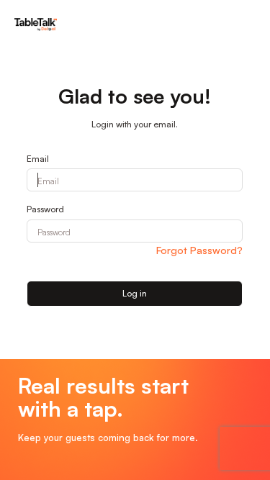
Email (38, 158)
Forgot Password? (199, 250)
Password (45, 209)
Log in (134, 293)
